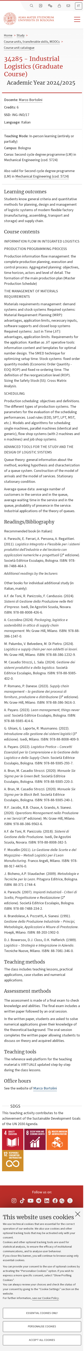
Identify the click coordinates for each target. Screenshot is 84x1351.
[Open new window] (14, 1200)
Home (8, 35)
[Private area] (59, 6)
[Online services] (50, 6)
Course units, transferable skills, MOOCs (32, 41)
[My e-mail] (68, 6)
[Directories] (40, 6)
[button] (69, 19)
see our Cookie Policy (45, 1298)
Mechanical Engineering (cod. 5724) (42, 176)
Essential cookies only (42, 1313)
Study (20, 35)
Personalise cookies (42, 1326)
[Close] (77, 1214)
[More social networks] (70, 1200)
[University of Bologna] (29, 19)
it (78, 6)
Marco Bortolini (30, 99)
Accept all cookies (42, 1340)
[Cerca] (32, 6)
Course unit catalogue (19, 48)
